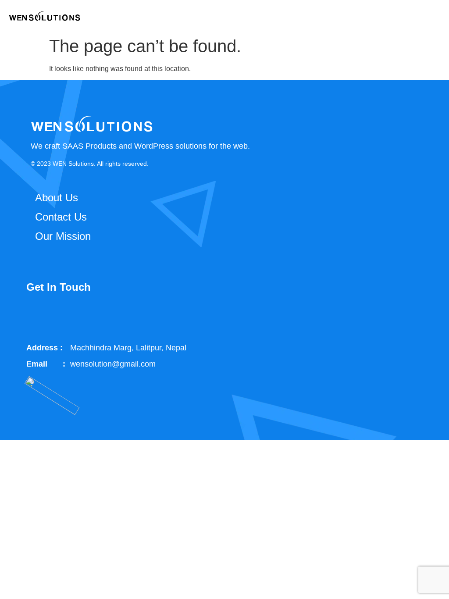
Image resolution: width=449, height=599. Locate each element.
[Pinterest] (158, 317)
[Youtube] (128, 317)
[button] (434, 16)
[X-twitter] (67, 317)
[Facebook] (37, 317)
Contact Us (61, 217)
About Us (56, 197)
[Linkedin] (98, 317)
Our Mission (63, 236)
